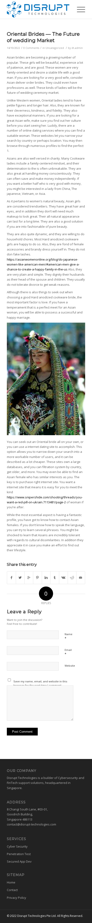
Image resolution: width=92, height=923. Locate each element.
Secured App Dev (19, 861)
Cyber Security (17, 846)
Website (70, 665)
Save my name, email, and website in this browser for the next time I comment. (40, 683)
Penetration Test (19, 854)
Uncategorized (55, 48)
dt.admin (77, 48)
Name (68, 636)
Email (68, 652)
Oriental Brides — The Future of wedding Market (43, 37)
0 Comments (31, 48)
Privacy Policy (16, 898)
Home (11, 882)
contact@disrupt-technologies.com (31, 824)
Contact (12, 890)
